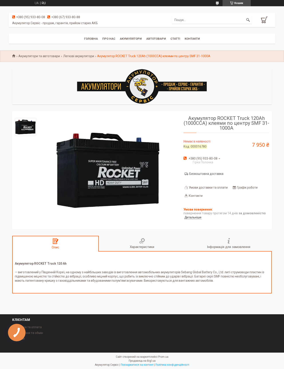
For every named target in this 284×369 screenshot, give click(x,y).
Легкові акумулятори (78, 56)
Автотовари (156, 38)
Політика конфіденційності (172, 364)
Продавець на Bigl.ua (142, 360)
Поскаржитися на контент (137, 364)
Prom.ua (163, 356)
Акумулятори (131, 38)
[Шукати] (248, 19)
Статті (175, 38)
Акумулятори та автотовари (39, 56)
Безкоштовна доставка (206, 174)
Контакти (192, 38)
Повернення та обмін (27, 333)
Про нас (108, 38)
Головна (91, 38)
